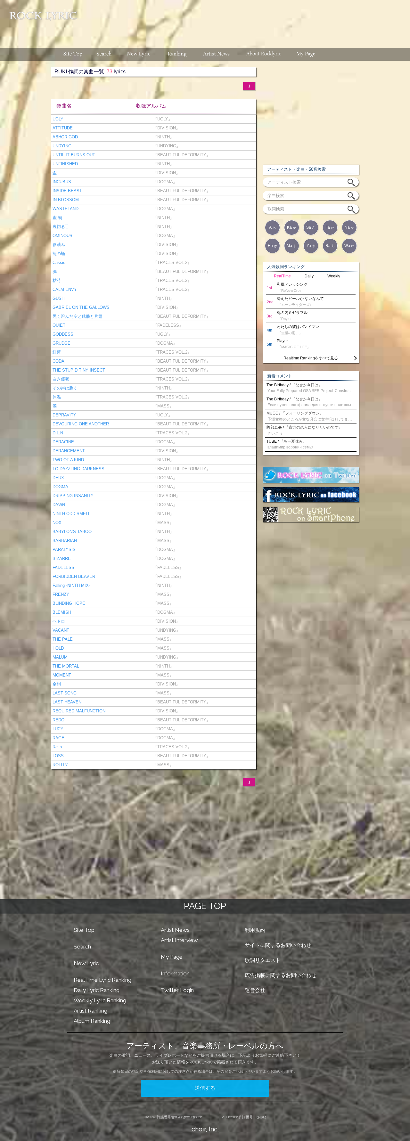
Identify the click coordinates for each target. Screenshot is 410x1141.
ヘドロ (58, 621)
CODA (57, 361)
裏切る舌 (60, 226)
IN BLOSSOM (65, 199)
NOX (56, 522)
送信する (205, 1088)
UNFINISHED (64, 163)
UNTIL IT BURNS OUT (73, 154)
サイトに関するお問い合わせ (278, 945)
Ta (330, 227)
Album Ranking (92, 1021)
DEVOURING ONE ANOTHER (80, 424)
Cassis (58, 262)
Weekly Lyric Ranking (100, 1000)
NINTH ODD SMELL (70, 513)
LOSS (57, 755)
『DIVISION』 (165, 128)
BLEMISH (61, 612)
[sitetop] (72, 54)
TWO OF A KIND (67, 459)
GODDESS (62, 334)
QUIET (58, 325)
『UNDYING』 (165, 146)
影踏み (58, 244)
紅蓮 (56, 352)
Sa (310, 227)
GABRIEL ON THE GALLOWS (80, 307)
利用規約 (255, 930)
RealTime (282, 276)
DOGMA (59, 486)
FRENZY (60, 594)
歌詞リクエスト (263, 960)
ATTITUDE (62, 128)
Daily (309, 276)
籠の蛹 (58, 253)
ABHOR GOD (64, 137)
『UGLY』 (161, 119)
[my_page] (306, 54)
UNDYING (61, 146)
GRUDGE (60, 343)
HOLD (57, 648)
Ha (272, 245)
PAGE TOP (205, 906)
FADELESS (62, 567)
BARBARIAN (64, 540)
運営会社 (255, 990)
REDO (57, 720)
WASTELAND (64, 208)
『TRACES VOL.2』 (171, 262)
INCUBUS (61, 181)
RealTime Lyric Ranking (102, 980)
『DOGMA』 (164, 181)
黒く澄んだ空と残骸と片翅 (76, 316)
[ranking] (177, 54)
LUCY (57, 728)
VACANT (60, 630)
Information (175, 973)
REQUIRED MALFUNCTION (78, 711)
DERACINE (62, 441)
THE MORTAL (65, 666)
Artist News (175, 930)
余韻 (56, 684)
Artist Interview (179, 940)
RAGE (57, 737)
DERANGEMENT (68, 450)
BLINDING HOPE (68, 603)
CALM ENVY (64, 289)
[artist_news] (216, 54)
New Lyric (86, 963)
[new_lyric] (139, 54)
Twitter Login (177, 990)
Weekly (333, 276)
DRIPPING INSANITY (72, 495)
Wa (349, 245)
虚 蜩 (56, 217)
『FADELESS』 (167, 325)
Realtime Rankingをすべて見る (310, 358)
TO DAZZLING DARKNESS (77, 468)
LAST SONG (64, 693)
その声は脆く (64, 388)
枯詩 (56, 280)
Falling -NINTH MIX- (70, 585)
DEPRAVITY (63, 415)
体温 (56, 397)
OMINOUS (61, 235)
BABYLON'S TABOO (71, 531)
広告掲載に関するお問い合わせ (280, 975)
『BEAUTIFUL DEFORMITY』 (180, 154)
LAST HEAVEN (66, 702)
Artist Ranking (90, 1010)
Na (349, 227)
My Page (172, 957)
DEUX (57, 477)
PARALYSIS (63, 549)
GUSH (57, 298)
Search (82, 946)
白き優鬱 (60, 379)
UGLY (57, 119)
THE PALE (62, 639)
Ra (330, 245)
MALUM (59, 657)
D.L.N (57, 433)
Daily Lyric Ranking (96, 990)
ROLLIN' (59, 764)
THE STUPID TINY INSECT (78, 370)
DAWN (58, 504)
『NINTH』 (162, 137)
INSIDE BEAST (66, 190)
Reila (56, 746)
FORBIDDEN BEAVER (73, 576)
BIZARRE (61, 558)
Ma (291, 245)
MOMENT (61, 675)
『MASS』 (162, 406)
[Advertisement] (246, 20)
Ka (291, 227)
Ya (311, 245)
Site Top (84, 930)
